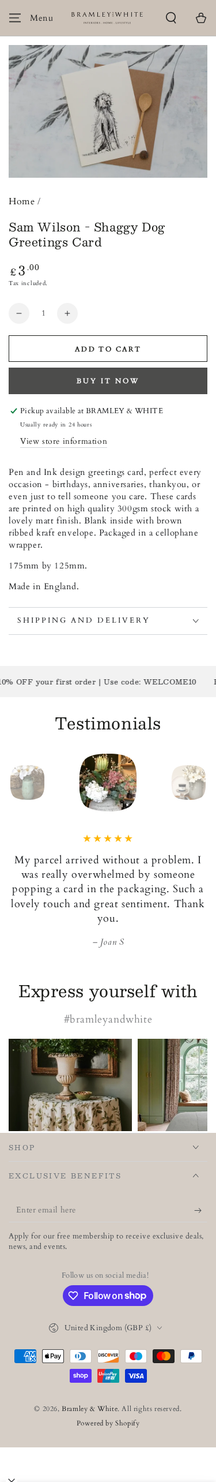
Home (22, 201)
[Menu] (15, 18)
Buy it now (108, 381)
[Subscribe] (200, 1210)
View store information (63, 441)
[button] (171, 18)
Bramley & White (90, 1408)
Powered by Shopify (108, 1423)
